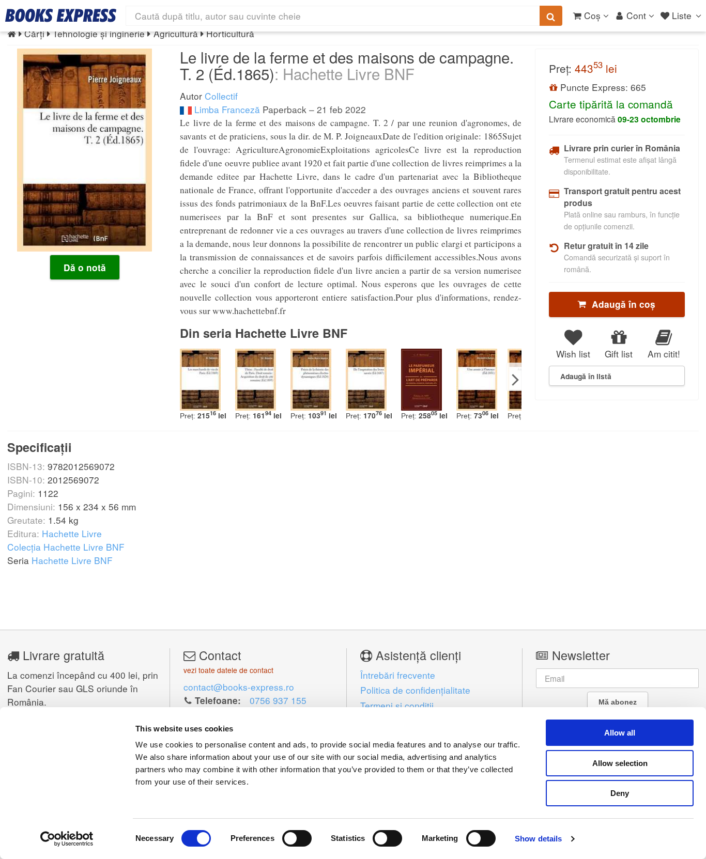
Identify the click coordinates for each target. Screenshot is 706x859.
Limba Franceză (226, 109)
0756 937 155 (278, 700)
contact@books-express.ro (238, 686)
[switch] (297, 838)
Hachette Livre (72, 533)
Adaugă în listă (585, 376)
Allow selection (620, 763)
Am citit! (664, 353)
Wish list (573, 353)
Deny (619, 793)
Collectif (221, 95)
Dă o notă (85, 267)
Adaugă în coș (621, 304)
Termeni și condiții (397, 705)
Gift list (619, 353)
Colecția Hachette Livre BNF (66, 546)
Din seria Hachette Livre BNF (263, 332)
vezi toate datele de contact (228, 670)
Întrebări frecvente (397, 674)
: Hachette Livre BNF (344, 73)
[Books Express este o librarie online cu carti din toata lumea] (60, 15)
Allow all (619, 732)
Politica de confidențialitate (415, 689)
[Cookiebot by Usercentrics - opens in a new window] (67, 839)
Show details (538, 838)
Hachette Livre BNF (72, 560)
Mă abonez (617, 702)
